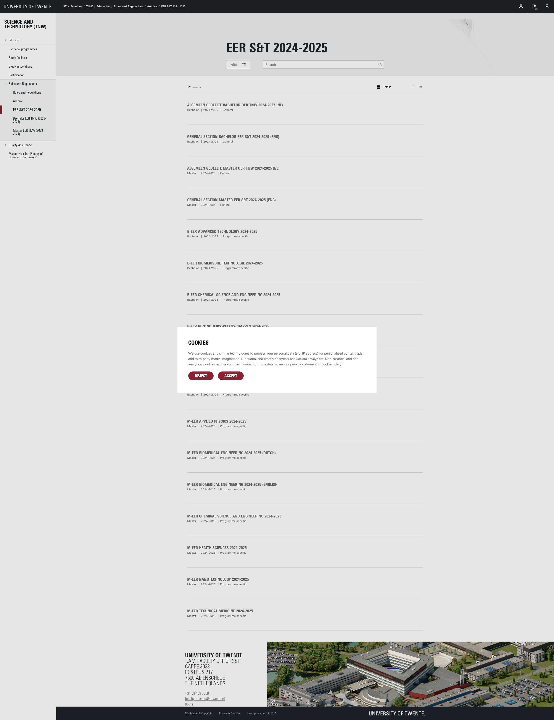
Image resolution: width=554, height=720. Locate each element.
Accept (230, 375)
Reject (201, 375)
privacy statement (303, 364)
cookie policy (331, 364)
